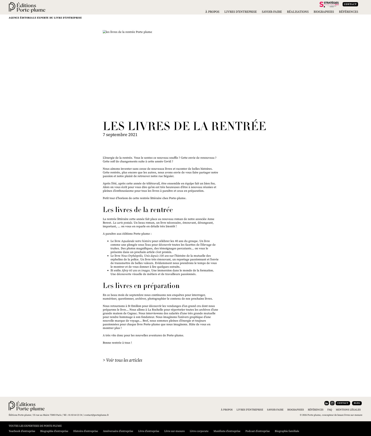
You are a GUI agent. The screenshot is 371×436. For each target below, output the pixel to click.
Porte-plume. (177, 198)
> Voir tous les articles (122, 360)
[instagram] (332, 403)
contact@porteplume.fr (96, 415)
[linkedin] (326, 403)
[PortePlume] (27, 7)
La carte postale (122, 223)
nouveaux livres (161, 169)
